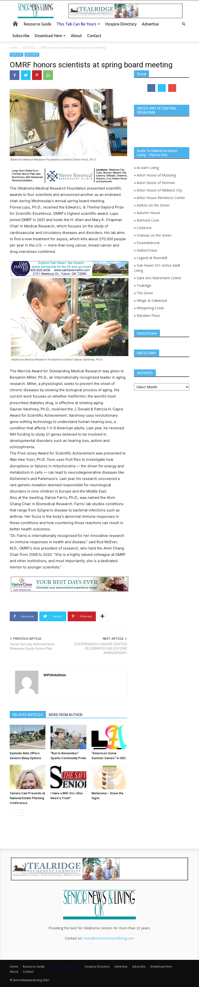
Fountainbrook (148, 242)
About (76, 35)
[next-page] (20, 813)
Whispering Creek (150, 308)
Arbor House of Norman (156, 182)
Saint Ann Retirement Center (159, 278)
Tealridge (144, 285)
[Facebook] (14, 75)
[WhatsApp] (48, 75)
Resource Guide (37, 24)
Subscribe (20, 35)
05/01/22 (29, 48)
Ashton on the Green (153, 205)
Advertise (150, 24)
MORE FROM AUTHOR (66, 715)
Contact (94, 35)
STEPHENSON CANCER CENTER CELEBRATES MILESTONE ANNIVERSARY (100, 648)
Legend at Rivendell (152, 257)
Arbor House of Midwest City (159, 190)
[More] (102, 616)
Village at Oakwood (152, 300)
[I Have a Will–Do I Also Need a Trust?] (68, 777)
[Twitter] (26, 75)
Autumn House (148, 212)
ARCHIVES (32, 54)
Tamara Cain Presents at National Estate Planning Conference (27, 798)
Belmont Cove (148, 220)
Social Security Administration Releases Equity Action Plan (32, 646)
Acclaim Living (148, 167)
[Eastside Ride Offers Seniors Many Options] (27, 737)
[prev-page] (13, 813)
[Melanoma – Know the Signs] (109, 777)
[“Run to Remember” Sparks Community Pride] (68, 737)
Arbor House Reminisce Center (161, 197)
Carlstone (144, 227)
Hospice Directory (121, 24)
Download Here (48, 35)
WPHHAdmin (54, 674)
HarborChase (147, 250)
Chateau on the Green (154, 235)
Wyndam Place (148, 315)
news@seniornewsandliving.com (108, 938)
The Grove (145, 293)
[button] (183, 24)
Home (14, 48)
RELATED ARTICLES (28, 715)
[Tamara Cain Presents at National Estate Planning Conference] (27, 777)
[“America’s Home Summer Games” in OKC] (109, 737)
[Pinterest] (37, 75)
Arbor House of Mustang (156, 175)
